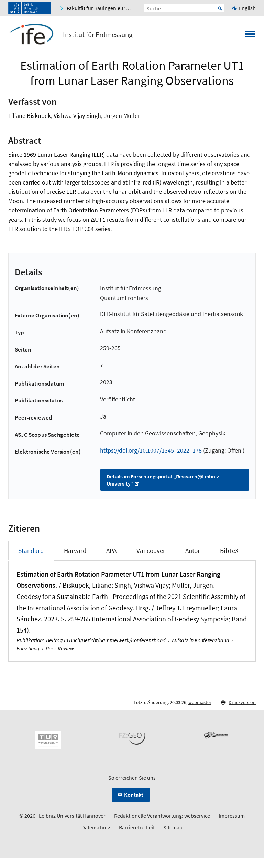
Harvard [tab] (75, 550)
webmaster (199, 702)
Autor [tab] (192, 550)
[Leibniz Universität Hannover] (29, 8)
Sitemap (173, 827)
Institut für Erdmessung (98, 35)
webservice (197, 815)
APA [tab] (111, 550)
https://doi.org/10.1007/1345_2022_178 (151, 450)
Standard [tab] (31, 550)
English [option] (247, 7)
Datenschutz (95, 827)
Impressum (232, 815)
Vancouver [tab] (150, 550)
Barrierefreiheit (137, 827)
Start (220, 8)
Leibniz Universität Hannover (72, 815)
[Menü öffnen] (250, 36)
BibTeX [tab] (229, 550)
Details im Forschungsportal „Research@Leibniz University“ (163, 480)
